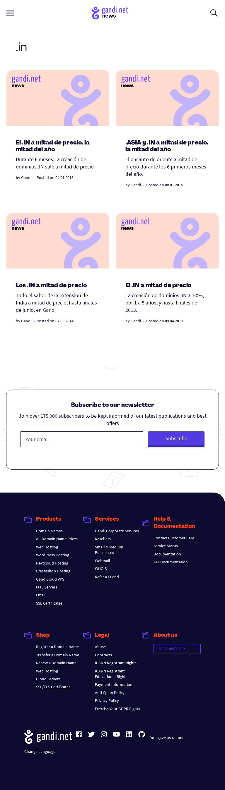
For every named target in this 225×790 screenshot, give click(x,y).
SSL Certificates (49, 603)
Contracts (103, 655)
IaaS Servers (46, 587)
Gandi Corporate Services (117, 530)
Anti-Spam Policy (110, 692)
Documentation (167, 554)
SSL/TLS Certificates (53, 686)
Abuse (100, 646)
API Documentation (171, 561)
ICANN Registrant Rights (116, 662)
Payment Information (113, 684)
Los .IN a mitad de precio (51, 286)
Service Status (166, 545)
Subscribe (176, 438)
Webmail (102, 560)
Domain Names (49, 530)
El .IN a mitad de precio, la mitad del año (53, 146)
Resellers (103, 538)
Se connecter (171, 648)
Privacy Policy (107, 700)
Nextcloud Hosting (52, 563)
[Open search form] (214, 13)
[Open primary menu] (10, 13)
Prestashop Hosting (53, 571)
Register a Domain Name (57, 646)
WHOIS (101, 568)
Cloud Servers (48, 678)
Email (41, 595)
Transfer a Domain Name (57, 655)
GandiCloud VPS (50, 579)
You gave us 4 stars (166, 737)
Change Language (39, 751)
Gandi (26, 177)
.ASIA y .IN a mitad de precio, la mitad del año (166, 146)
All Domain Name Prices (57, 538)
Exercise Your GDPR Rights (117, 708)
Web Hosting (47, 547)
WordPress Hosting (52, 554)
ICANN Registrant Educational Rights (111, 673)
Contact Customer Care (174, 538)
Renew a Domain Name (56, 662)
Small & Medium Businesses (109, 549)
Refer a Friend (107, 576)
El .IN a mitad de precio (158, 286)
